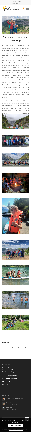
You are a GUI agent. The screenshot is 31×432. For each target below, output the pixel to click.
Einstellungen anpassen (16, 428)
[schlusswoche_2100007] (15, 25)
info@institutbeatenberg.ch (9, 378)
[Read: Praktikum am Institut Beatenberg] (3, 399)
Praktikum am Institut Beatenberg (14, 398)
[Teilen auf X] (12, 347)
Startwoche (9, 403)
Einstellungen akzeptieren (15, 425)
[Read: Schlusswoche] (3, 408)
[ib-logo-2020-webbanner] (12, 8)
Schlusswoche (9, 407)
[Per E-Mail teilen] (25, 347)
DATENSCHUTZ (6, 384)
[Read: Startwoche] (3, 403)
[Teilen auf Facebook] (5, 347)
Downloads (13, 1)
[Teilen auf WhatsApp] (19, 347)
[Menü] (26, 8)
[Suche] (22, 8)
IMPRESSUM (6, 381)
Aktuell (19, 1)
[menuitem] (13, 1)
